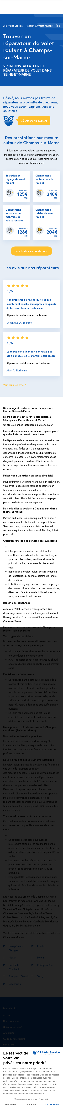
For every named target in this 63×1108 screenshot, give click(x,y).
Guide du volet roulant (14, 1038)
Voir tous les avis (13, 384)
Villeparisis (15, 983)
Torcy (40, 976)
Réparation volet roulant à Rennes (26, 315)
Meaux (12, 957)
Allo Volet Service (13, 25)
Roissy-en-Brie (45, 965)
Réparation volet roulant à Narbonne (28, 363)
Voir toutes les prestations (31, 251)
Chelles (41, 946)
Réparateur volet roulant (39, 25)
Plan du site (8, 1044)
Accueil (6, 1015)
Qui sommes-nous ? (12, 1027)
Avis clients (8, 1032)
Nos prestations (11, 1021)
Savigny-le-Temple (19, 976)
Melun (40, 957)
